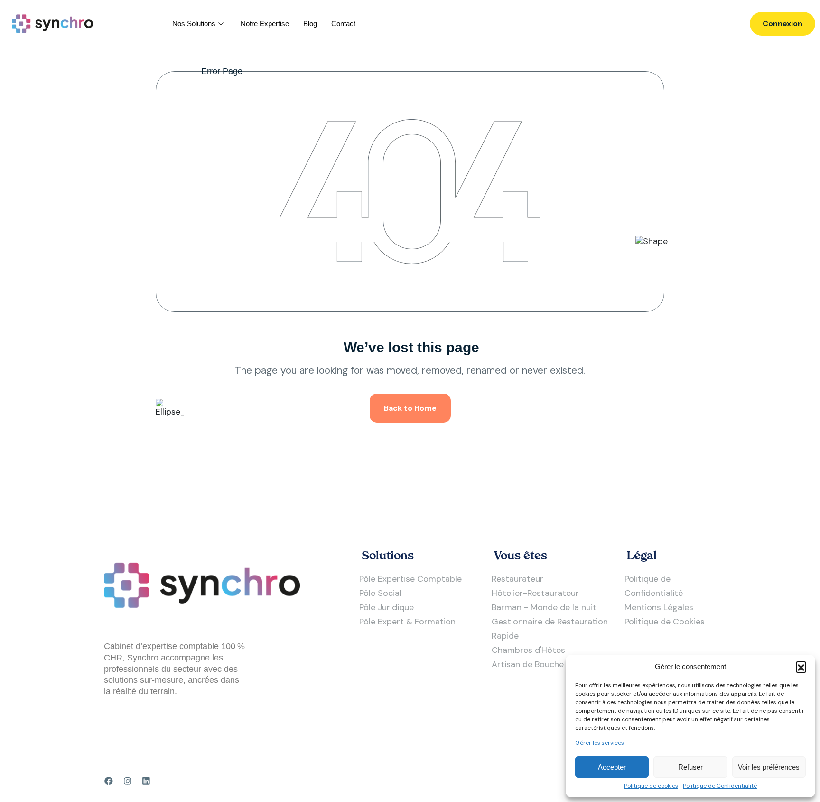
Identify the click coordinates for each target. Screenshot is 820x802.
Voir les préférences (769, 767)
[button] (801, 666)
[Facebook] (108, 781)
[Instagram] (127, 781)
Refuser (690, 767)
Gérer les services (599, 742)
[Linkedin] (146, 781)
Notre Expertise (265, 23)
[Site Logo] (52, 23)
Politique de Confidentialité (720, 786)
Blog (310, 23)
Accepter (612, 767)
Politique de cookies (651, 786)
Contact (343, 23)
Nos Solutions (193, 23)
